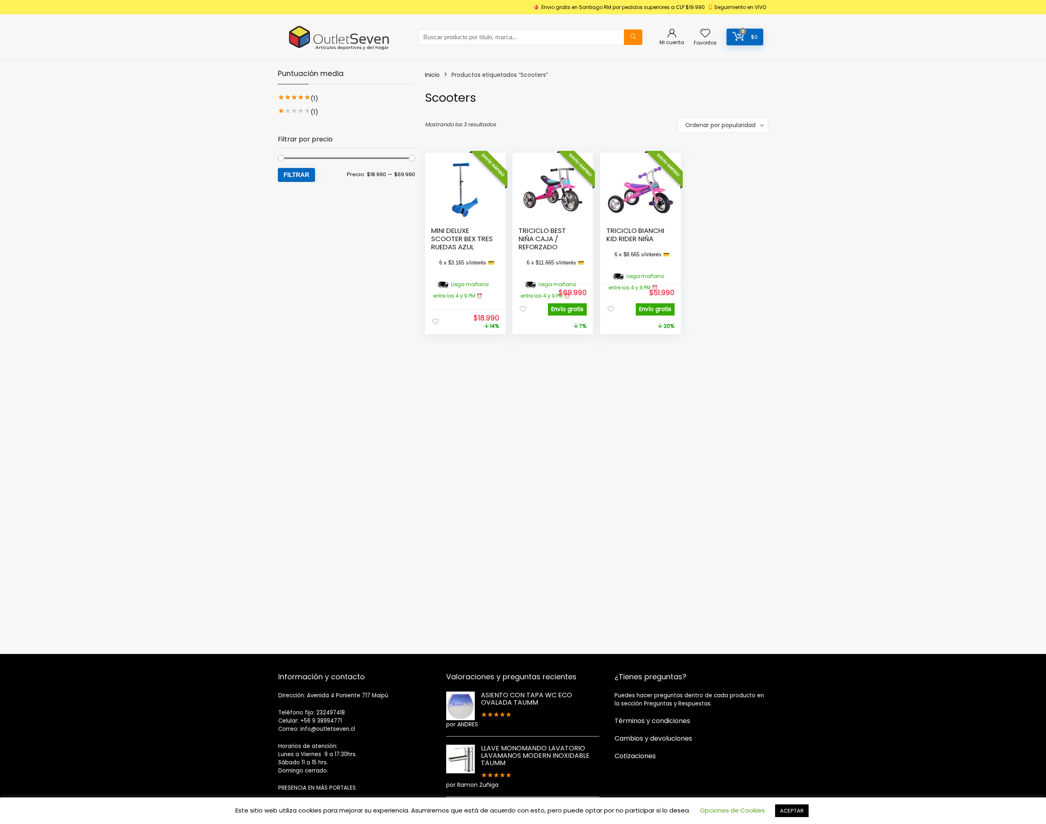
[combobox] (530, 37)
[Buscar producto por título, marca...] (633, 37)
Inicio (432, 75)
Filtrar (296, 174)
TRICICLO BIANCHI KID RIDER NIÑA (635, 235)
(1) (314, 98)
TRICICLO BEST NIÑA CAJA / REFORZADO (542, 239)
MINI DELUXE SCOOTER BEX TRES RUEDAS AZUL (462, 239)
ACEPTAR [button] (792, 811)
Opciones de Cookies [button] (732, 810)
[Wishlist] (705, 33)
